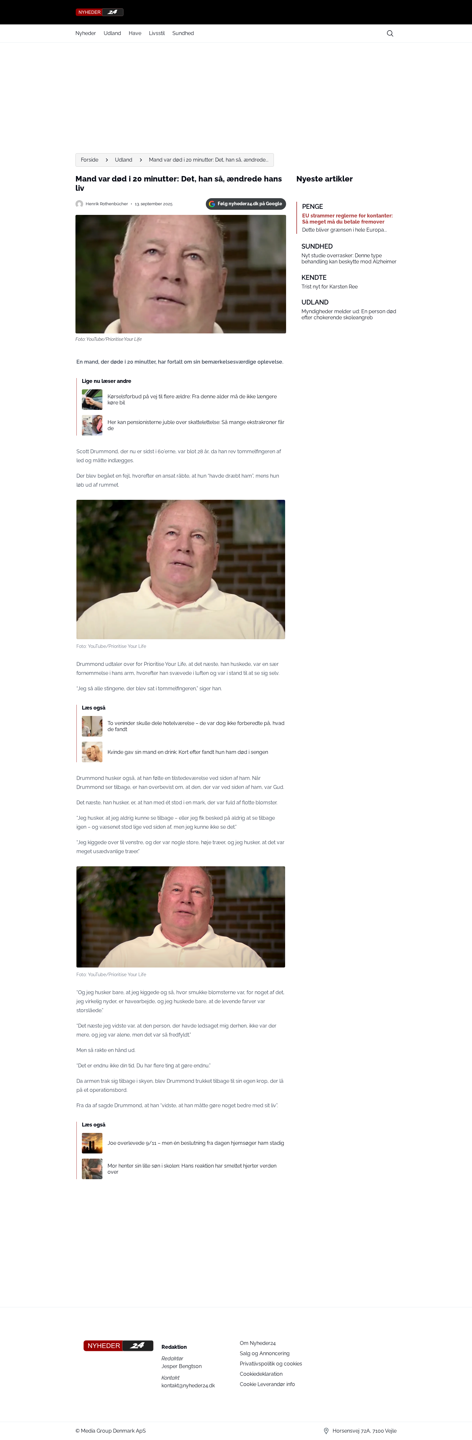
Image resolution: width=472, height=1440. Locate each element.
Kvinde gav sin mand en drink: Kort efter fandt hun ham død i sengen (188, 752)
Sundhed (183, 33)
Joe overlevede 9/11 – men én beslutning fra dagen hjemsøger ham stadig (196, 1143)
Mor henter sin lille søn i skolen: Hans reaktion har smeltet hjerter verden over (192, 1169)
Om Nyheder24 (258, 1343)
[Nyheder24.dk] (236, 12)
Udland (112, 33)
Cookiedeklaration (261, 1374)
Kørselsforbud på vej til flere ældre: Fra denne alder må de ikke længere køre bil (192, 399)
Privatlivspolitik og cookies (271, 1364)
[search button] (390, 33)
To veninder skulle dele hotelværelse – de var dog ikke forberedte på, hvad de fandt (196, 726)
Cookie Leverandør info (267, 1384)
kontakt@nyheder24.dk (188, 1386)
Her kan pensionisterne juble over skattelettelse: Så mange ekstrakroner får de (196, 425)
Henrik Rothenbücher (107, 203)
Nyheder (85, 33)
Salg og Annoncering (265, 1353)
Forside (89, 160)
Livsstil (157, 33)
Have (135, 33)
